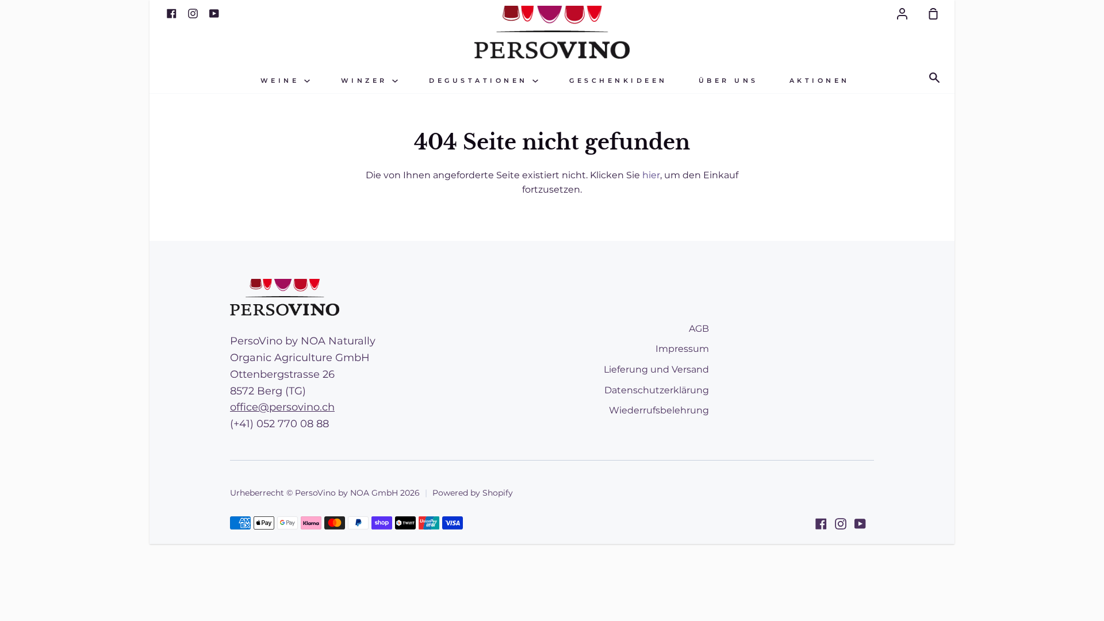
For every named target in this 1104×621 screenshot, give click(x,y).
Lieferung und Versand (656, 369)
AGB (699, 328)
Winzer (367, 81)
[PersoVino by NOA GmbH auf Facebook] (821, 524)
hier (651, 175)
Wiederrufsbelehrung (659, 410)
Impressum (682, 348)
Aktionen (819, 81)
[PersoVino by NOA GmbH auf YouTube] (860, 524)
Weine (282, 81)
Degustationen (480, 81)
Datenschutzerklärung (656, 390)
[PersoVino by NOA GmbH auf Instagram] (840, 524)
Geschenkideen (618, 81)
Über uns (728, 81)
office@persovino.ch (282, 407)
